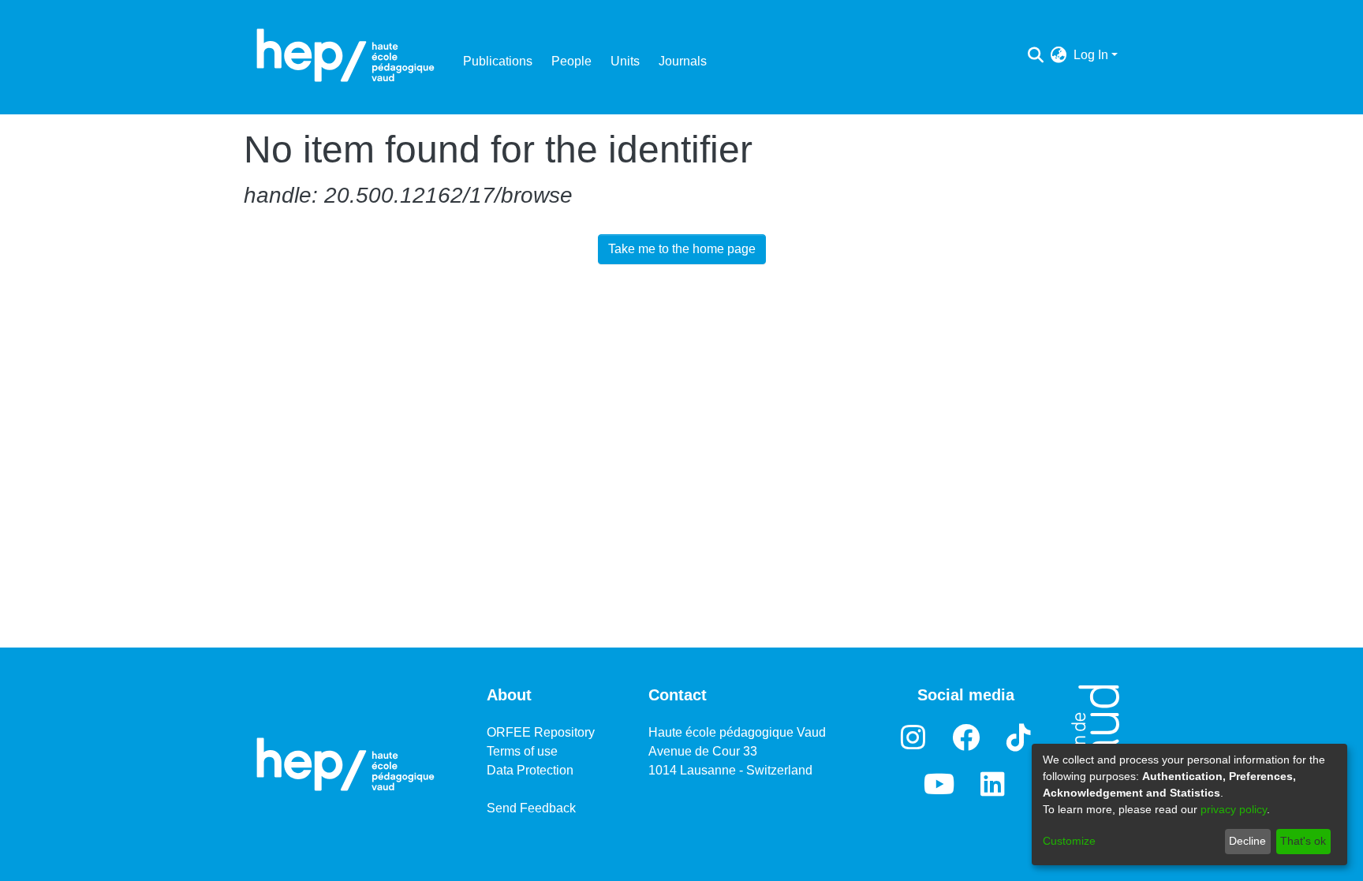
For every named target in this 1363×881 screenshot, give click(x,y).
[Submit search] (1036, 55)
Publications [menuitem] (497, 61)
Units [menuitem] (625, 61)
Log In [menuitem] (1091, 55)
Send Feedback (531, 808)
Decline (1247, 840)
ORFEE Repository (541, 732)
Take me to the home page (682, 249)
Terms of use (522, 751)
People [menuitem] (571, 61)
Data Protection (530, 770)
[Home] (345, 55)
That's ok (1303, 840)
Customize (1069, 840)
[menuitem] (1059, 55)
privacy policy (1234, 809)
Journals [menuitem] (683, 61)
